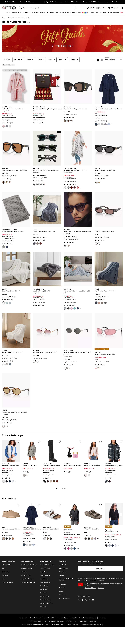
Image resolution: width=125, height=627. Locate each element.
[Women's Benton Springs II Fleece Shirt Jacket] (114, 451)
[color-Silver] (65, 368)
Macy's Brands (44, 578)
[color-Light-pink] (86, 475)
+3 (80, 187)
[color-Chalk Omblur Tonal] (106, 481)
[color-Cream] (27, 475)
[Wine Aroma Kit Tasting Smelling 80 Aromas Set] (47, 86)
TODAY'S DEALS (10, 2)
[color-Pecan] (6, 426)
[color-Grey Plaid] (65, 187)
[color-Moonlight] (3, 538)
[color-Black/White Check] (68, 308)
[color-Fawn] (37, 243)
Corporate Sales (63, 568)
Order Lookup (6, 571)
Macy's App (43, 571)
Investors (61, 575)
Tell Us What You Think (46, 603)
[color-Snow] (3, 303)
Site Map (61, 591)
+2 (80, 308)
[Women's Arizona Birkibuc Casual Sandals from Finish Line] (52, 514)
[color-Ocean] (34, 243)
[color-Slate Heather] (13, 481)
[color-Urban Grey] (40, 184)
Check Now (101, 588)
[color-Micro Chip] (102, 124)
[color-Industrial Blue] (10, 481)
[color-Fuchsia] (68, 548)
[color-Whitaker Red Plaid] (78, 187)
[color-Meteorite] (105, 124)
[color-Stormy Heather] (109, 545)
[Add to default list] (18, 442)
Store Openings (44, 596)
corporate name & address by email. (93, 624)
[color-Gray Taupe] (86, 538)
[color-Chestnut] (13, 538)
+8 (118, 545)
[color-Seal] (10, 303)
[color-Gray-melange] (24, 475)
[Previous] (4, 87)
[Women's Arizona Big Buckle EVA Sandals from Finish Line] (93, 514)
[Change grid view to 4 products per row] (98, 60)
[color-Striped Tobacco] (10, 182)
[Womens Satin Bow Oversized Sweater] (32, 451)
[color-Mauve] (95, 538)
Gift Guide (8, 18)
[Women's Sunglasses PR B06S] (109, 209)
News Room (62, 587)
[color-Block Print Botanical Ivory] (74, 187)
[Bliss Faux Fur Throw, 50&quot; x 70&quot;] (109, 269)
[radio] (3, 126)
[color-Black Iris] (96, 124)
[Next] (28, 87)
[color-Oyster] (102, 303)
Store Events (43, 592)
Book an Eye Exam (45, 600)
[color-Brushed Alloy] (6, 126)
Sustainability (62, 594)
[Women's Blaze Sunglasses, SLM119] (78, 86)
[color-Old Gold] (37, 361)
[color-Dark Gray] (10, 538)
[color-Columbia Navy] (74, 548)
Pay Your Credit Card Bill (28, 582)
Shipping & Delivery (7, 582)
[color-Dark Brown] (48, 481)
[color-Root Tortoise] (96, 243)
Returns (4, 578)
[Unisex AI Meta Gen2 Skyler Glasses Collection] (78, 209)
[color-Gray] (65, 308)
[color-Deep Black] (6, 481)
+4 (111, 124)
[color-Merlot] (71, 187)
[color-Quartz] (99, 303)
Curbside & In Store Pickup (47, 564)
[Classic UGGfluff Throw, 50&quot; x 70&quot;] (47, 209)
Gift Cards (23, 571)
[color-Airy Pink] (3, 126)
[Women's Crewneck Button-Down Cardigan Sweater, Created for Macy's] (114, 514)
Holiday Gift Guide (18, 18)
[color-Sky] (108, 124)
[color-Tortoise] (68, 121)
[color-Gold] (68, 368)
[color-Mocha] (48, 538)
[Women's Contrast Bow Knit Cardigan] (93, 451)
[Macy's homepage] (3, 18)
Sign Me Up (100, 568)
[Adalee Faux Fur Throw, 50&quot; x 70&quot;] (16, 330)
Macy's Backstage (45, 575)
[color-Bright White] (116, 545)
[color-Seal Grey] (6, 364)
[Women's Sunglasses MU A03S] (109, 148)
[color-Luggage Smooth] (57, 481)
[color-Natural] (3, 364)
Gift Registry (43, 607)
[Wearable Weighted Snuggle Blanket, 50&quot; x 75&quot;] (78, 269)
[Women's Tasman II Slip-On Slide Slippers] (11, 514)
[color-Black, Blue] (34, 184)
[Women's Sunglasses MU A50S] (109, 330)
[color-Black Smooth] (44, 481)
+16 (78, 548)
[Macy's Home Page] (9, 8)
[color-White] (10, 126)
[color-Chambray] (10, 364)
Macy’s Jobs (62, 584)
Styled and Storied (64, 598)
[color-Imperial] (96, 303)
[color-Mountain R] (109, 481)
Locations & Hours (45, 568)
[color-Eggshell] (92, 538)
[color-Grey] (3, 247)
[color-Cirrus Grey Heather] (71, 548)
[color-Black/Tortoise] (71, 121)
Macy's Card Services (27, 578)
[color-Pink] (71, 308)
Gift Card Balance (26, 575)
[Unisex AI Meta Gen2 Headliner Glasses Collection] (47, 148)
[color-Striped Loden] (6, 182)
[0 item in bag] (121, 8)
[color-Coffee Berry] (40, 243)
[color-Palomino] (3, 481)
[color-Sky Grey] (6, 303)
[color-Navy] (6, 247)
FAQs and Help (6, 564)
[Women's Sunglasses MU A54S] (47, 330)
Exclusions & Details (90, 588)
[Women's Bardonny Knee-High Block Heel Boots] (52, 451)
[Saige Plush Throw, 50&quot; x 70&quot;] (16, 269)
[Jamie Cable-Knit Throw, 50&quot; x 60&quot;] (16, 209)
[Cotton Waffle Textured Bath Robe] (16, 86)
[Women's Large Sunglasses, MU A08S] (16, 148)
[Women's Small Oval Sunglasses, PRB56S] (16, 390)
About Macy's (62, 564)
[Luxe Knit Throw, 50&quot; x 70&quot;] (47, 269)
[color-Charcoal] (105, 303)
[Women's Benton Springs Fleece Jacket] (73, 514)
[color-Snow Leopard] (68, 187)
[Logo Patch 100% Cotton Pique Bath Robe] (109, 86)
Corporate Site (63, 571)
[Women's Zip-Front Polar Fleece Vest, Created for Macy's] (11, 451)
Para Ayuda (5, 575)
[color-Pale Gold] (34, 361)
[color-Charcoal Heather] (65, 548)
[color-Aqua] (74, 308)
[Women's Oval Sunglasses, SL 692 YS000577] (78, 330)
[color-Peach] (44, 184)
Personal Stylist (44, 585)
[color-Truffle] (54, 481)
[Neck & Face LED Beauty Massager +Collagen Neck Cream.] (73, 451)
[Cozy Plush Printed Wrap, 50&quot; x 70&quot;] (78, 148)
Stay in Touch (43, 589)
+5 (36, 544)
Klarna (3, 568)
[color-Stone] (51, 481)
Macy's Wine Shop (45, 582)
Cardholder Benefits (26, 568)
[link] (16, 117)
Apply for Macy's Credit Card (29, 564)
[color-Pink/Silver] (96, 368)
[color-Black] (65, 121)
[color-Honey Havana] (99, 182)
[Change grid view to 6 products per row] (102, 60)
